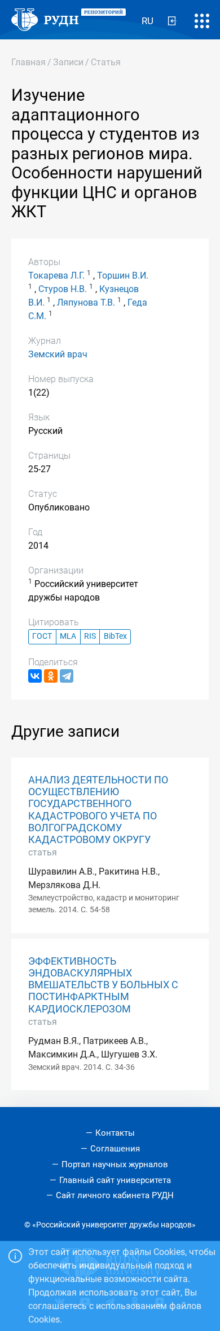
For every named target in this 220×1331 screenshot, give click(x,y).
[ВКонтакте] (35, 676)
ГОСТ (42, 636)
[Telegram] (66, 676)
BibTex (115, 636)
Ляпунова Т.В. (86, 302)
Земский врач (57, 354)
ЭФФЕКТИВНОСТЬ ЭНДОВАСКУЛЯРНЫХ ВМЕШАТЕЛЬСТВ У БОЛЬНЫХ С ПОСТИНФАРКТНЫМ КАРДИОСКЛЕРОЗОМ (103, 985)
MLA (68, 636)
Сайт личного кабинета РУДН (115, 1195)
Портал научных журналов (114, 1164)
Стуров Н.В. (62, 289)
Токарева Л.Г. (56, 275)
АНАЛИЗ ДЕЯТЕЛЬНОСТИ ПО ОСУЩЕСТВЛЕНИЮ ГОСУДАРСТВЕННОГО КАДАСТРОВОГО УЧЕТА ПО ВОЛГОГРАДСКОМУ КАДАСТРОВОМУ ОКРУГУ (98, 809)
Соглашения (115, 1149)
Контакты (115, 1133)
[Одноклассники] (51, 676)
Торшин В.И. (122, 275)
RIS (90, 636)
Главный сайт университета (115, 1180)
